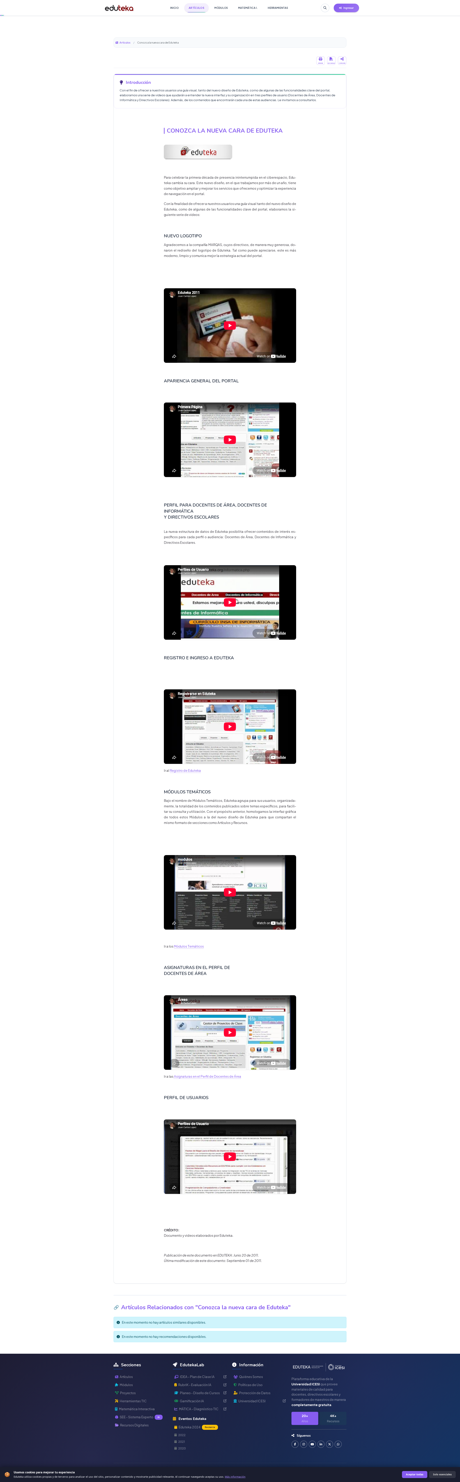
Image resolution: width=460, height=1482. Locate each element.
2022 (182, 1435)
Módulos (126, 1385)
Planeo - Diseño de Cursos (200, 1393)
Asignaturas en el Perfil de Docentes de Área (207, 1076)
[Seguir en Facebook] (295, 1444)
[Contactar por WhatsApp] (338, 1444)
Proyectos (128, 1393)
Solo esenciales (442, 1474)
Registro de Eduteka (185, 770)
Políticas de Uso (250, 1385)
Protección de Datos (254, 1393)
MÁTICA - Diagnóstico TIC (198, 1409)
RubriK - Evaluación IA (194, 1385)
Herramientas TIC (133, 1401)
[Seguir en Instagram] (303, 1444)
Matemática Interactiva (137, 1409)
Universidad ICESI (252, 1401)
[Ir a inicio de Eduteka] (119, 7)
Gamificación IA (192, 1401)
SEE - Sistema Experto (140, 1417)
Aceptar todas (414, 1474)
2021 (181, 1441)
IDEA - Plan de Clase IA (197, 1377)
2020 (182, 1448)
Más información (235, 1476)
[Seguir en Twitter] (329, 1444)
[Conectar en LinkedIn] (321, 1444)
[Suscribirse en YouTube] (312, 1444)
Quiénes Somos (251, 1377)
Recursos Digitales (134, 1425)
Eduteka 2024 (197, 1427)
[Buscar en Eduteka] (325, 8)
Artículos (124, 42)
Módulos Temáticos (189, 946)
